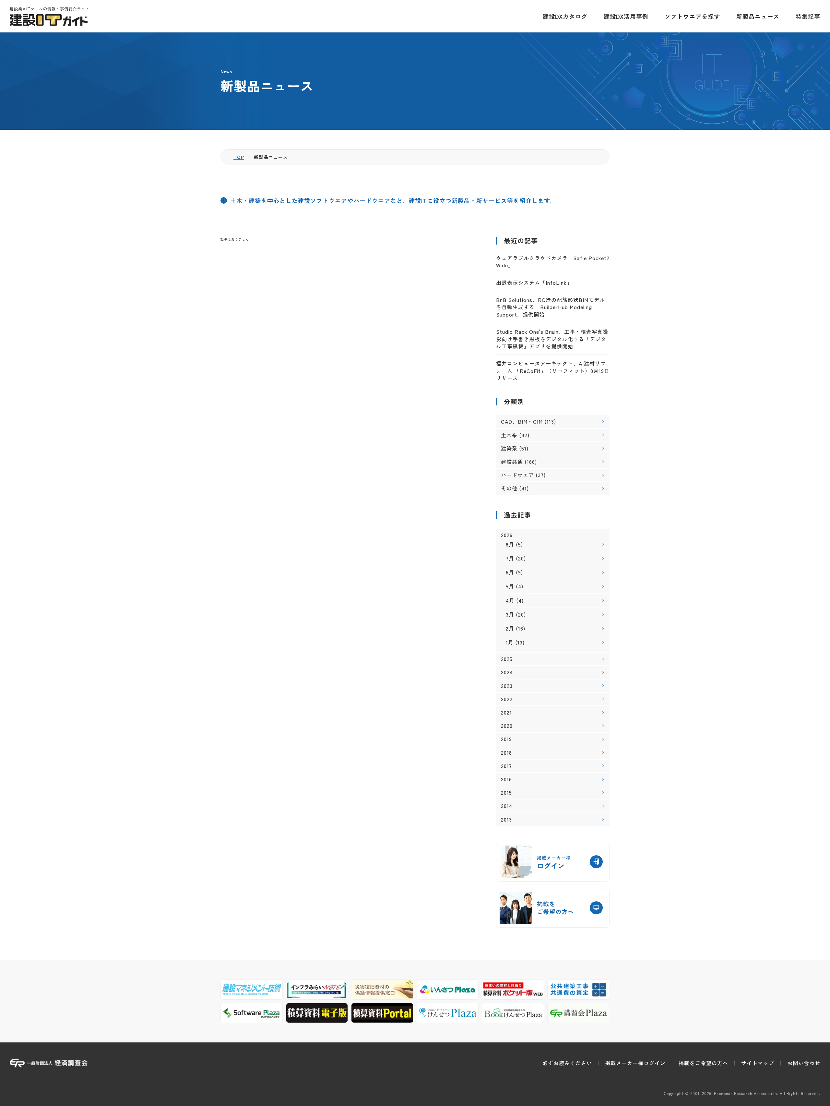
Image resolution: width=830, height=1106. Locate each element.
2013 (506, 819)
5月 (510, 586)
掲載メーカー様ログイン (635, 1063)
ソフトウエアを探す (692, 16)
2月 (510, 628)
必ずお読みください (567, 1063)
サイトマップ (757, 1063)
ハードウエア (517, 475)
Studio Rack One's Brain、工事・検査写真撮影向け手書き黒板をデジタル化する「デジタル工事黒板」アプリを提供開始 (552, 339)
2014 (506, 806)
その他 (509, 488)
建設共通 (512, 461)
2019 (506, 739)
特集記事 (808, 16)
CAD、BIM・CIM (522, 421)
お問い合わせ (803, 1063)
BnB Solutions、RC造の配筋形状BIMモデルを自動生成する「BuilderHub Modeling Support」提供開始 (550, 307)
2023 (507, 686)
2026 (507, 535)
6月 (510, 572)
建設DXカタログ (565, 16)
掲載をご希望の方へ (703, 1063)
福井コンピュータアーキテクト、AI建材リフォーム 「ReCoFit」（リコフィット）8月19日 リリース (553, 370)
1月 (510, 642)
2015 (506, 792)
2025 (507, 659)
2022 (507, 699)
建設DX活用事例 (626, 16)
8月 (510, 544)
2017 (506, 766)
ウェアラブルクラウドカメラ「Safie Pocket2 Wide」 (553, 261)
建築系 (509, 448)
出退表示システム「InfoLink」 (534, 282)
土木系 (509, 435)
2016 (506, 779)
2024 (507, 672)
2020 (507, 726)
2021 (506, 712)
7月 (510, 558)
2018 (506, 753)
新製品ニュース (757, 16)
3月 (510, 614)
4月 (510, 600)
